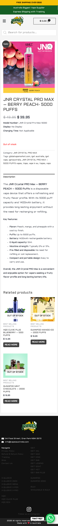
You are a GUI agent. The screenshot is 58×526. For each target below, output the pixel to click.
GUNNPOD (35, 478)
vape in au (33, 163)
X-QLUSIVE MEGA (10, 484)
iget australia (37, 157)
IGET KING (35, 457)
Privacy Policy (8, 451)
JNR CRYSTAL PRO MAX (25, 153)
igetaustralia (15, 160)
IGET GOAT (36, 466)
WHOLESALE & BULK (40, 490)
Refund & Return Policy (12, 454)
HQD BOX (6, 502)
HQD (4, 496)
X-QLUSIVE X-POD (10, 487)
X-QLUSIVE (7, 478)
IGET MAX (35, 454)
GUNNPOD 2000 (38, 481)
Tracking (6, 457)
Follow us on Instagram (29, 514)
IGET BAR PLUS (38, 473)
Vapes (42, 163)
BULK (33, 487)
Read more (11, 345)
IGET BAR (35, 460)
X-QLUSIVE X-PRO (10, 490)
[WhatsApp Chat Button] (50, 518)
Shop (4, 460)
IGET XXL (35, 451)
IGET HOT (35, 470)
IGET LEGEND (37, 463)
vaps (48, 163)
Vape (25, 163)
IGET (33, 448)
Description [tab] (9, 177)
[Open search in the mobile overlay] (29, 32)
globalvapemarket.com (19, 157)
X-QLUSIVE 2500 (9, 481)
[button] (4, 21)
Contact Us (7, 463)
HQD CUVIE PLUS (10, 499)
